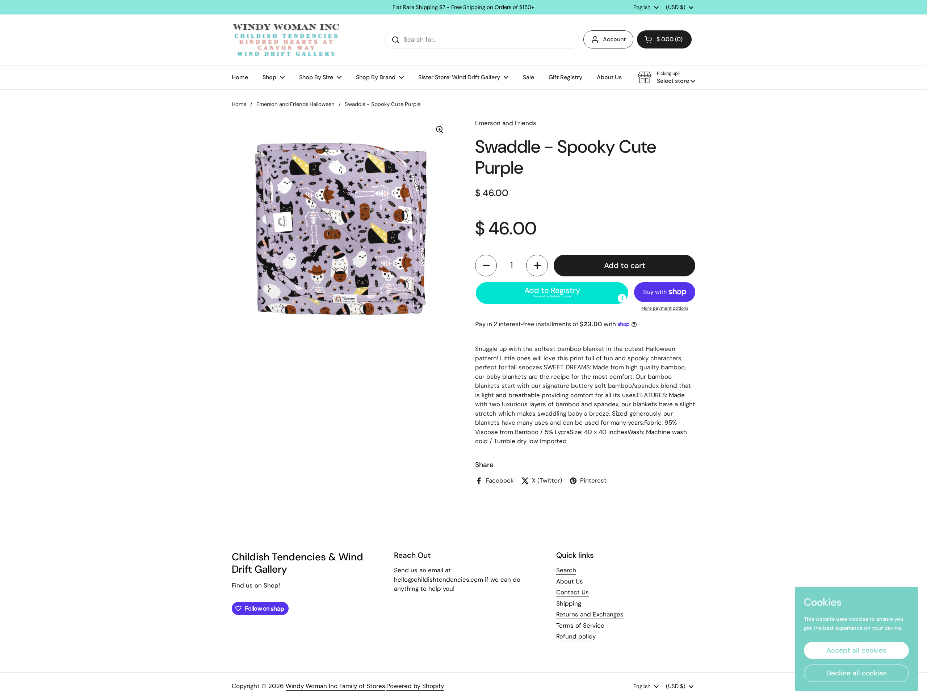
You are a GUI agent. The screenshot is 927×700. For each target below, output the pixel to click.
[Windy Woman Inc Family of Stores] (286, 40)
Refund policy (576, 636)
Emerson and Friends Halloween (295, 104)
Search (566, 570)
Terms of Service (580, 625)
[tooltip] (622, 298)
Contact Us (572, 592)
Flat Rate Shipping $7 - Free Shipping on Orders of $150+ (463, 7)
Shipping (568, 603)
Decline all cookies (856, 673)
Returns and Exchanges (590, 614)
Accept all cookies (856, 650)
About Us (569, 581)
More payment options (664, 308)
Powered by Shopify (415, 686)
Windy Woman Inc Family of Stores (335, 686)
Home (239, 104)
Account (614, 39)
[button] (664, 39)
